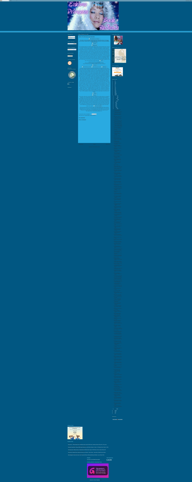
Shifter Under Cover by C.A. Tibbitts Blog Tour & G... (118, 117)
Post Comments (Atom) (96, 146)
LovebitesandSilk (86, 115)
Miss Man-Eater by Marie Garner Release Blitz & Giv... (117, 179)
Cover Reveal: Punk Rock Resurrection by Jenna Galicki (117, 207)
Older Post (108, 144)
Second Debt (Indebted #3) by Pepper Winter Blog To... (117, 398)
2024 (114, 83)
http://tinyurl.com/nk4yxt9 (101, 63)
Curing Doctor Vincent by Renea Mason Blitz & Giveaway (117, 229)
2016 (114, 93)
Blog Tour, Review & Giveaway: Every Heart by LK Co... (118, 292)
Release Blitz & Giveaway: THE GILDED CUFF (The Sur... (118, 339)
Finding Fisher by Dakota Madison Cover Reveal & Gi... (118, 271)
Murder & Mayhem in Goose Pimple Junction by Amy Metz (118, 357)
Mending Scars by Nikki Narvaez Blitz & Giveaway (118, 393)
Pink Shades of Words (117, 135)
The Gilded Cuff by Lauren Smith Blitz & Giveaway (117, 212)
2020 (114, 88)
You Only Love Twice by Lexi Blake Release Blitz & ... (118, 268)
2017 (114, 92)
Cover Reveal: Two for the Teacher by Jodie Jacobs (118, 186)
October (115, 98)
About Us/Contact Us (75, 31)
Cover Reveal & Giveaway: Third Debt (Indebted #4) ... (118, 334)
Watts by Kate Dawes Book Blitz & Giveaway (118, 251)
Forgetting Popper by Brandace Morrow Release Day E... (118, 259)
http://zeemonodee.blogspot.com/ (100, 108)
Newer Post (81, 144)
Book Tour (82, 115)
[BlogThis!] (93, 114)
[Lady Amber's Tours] (118, 44)
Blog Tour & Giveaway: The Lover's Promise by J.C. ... (118, 367)
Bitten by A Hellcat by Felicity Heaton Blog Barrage (117, 210)
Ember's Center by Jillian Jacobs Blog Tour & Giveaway (117, 303)
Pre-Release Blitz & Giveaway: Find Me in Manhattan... (117, 134)
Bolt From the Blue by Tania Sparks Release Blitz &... (118, 123)
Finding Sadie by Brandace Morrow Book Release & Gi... (118, 377)
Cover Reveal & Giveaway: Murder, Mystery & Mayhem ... (118, 232)
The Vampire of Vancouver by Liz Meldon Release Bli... (117, 306)
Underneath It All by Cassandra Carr (116, 141)
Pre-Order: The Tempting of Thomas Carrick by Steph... (118, 227)
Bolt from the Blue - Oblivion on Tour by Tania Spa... (118, 331)
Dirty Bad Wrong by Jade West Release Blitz (117, 222)
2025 (114, 82)
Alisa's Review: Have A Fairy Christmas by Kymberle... (118, 217)
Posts (70, 36)
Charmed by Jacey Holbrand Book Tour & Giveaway (118, 278)
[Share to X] (94, 114)
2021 (114, 87)
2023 (114, 84)
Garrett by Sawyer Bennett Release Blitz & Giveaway (118, 261)
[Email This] (92, 114)
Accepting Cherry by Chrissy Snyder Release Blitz (118, 112)
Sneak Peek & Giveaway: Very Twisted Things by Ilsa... (117, 182)
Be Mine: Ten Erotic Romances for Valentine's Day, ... (118, 374)
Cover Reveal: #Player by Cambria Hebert (117, 283)
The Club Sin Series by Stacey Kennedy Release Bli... (118, 406)
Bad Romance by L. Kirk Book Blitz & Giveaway (117, 341)
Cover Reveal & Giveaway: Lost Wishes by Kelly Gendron (118, 197)
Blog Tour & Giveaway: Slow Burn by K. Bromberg (118, 127)
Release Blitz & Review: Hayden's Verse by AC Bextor (117, 404)
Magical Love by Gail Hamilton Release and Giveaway (117, 316)
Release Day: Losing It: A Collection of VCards (117, 320)
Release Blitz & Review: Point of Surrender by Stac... (117, 244)
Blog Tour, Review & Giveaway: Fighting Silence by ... (117, 157)
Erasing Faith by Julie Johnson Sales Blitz (117, 370)
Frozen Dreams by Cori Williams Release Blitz (117, 131)
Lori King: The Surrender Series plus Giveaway (117, 299)
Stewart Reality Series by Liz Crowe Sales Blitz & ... (118, 281)
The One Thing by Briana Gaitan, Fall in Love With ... (118, 390)
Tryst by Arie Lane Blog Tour (118, 285)
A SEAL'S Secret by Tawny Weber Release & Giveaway (118, 344)
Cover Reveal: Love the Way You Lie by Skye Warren (118, 276)
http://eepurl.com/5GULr (105, 107)
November (115, 97)
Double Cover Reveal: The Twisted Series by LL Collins (117, 382)
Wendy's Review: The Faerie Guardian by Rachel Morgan (118, 349)
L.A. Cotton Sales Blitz (117, 290)
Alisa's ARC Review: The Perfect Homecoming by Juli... (117, 139)
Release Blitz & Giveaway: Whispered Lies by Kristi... (118, 241)
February (115, 108)
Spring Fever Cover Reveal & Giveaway (118, 309)
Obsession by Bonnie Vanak (118, 279)
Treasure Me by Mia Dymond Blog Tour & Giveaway (118, 249)
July (114, 102)
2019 (114, 89)
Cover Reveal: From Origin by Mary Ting (117, 119)
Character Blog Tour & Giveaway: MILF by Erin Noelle (117, 220)
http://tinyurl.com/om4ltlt (90, 63)
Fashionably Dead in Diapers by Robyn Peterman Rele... (118, 266)
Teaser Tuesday (116, 164)
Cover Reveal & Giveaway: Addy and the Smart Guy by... (118, 176)
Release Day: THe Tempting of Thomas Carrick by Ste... (118, 171)
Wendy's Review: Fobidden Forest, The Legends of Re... (118, 360)
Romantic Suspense (93, 115)
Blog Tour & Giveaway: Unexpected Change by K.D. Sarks (117, 174)
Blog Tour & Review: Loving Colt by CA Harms (118, 263)
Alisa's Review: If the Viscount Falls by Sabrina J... (118, 351)
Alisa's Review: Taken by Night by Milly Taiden (117, 314)
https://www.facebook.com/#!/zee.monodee (103, 109)
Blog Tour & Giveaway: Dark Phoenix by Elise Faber (118, 121)
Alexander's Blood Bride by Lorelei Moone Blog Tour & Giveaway (77, 446)
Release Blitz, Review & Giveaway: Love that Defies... (117, 326)
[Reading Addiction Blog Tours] (98, 477)
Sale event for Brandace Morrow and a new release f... (118, 235)
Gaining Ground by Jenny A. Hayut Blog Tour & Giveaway (118, 215)
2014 (114, 410)
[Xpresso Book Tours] (119, 62)
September (115, 99)
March (115, 107)
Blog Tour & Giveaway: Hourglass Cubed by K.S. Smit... (118, 146)
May (114, 104)
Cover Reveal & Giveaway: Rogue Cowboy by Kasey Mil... (118, 363)
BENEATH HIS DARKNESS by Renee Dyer (118, 184)
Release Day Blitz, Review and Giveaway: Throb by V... (118, 401)
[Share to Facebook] (95, 114)
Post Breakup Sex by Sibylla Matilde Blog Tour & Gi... (118, 336)
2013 (114, 411)
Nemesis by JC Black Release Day (117, 301)
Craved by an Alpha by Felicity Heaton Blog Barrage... (117, 395)
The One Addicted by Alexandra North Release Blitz (118, 247)
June (115, 103)
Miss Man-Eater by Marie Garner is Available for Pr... (117, 199)
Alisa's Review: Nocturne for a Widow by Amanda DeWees (118, 189)
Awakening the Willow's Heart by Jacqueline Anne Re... (118, 323)
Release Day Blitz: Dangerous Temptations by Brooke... (117, 151)
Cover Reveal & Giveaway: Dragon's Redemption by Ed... (118, 354)
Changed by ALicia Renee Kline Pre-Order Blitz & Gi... (117, 114)
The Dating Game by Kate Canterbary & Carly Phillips (117, 204)
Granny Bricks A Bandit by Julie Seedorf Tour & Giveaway (76, 451)
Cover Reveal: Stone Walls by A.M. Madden (118, 380)
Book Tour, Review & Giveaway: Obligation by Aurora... (118, 274)
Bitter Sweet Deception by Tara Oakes (117, 143)
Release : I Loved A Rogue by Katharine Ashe (117, 168)
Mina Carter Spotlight (117, 388)
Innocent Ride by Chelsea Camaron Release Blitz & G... (118, 194)
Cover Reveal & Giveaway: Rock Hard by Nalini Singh (118, 328)
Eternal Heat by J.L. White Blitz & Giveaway (74, 443)
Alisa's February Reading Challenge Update (117, 110)
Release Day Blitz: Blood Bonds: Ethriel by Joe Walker (117, 160)
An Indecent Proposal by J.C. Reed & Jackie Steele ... (117, 163)
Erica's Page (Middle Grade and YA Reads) (86, 31)
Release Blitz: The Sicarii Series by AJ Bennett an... (118, 295)
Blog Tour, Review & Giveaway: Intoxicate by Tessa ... (117, 311)
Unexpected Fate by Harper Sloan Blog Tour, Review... (118, 255)
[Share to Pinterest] (95, 114)
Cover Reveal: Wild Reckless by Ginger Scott (118, 386)
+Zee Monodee (93, 40)
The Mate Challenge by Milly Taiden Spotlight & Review (118, 125)
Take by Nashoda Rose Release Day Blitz (117, 153)
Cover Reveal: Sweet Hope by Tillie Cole (118, 384)
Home (69, 31)
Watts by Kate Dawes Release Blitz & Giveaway (118, 166)
